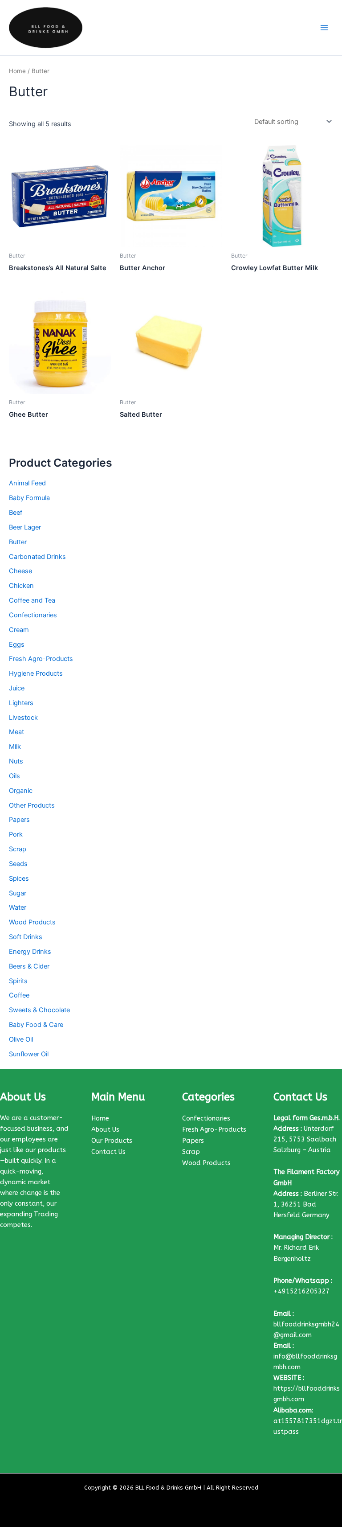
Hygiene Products (36, 673)
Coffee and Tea (32, 600)
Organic (21, 791)
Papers (19, 820)
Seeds (18, 864)
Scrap (17, 849)
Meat (16, 732)
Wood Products (32, 922)
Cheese (20, 571)
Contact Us (108, 1152)
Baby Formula (29, 498)
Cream (19, 630)
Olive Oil (21, 1039)
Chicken (21, 586)
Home (17, 70)
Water (17, 907)
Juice (16, 688)
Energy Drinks (30, 952)
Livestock (23, 718)
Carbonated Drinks (37, 557)
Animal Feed (27, 483)
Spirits (18, 981)
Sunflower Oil (29, 1054)
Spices (19, 878)
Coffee (19, 995)
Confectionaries (33, 615)
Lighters (21, 703)
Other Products (32, 805)
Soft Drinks (25, 937)
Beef (15, 513)
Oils (14, 776)
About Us (105, 1129)
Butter (18, 542)
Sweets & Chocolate (39, 1010)
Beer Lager (25, 527)
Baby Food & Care (36, 1025)
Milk (15, 747)
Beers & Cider (29, 966)
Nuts (16, 761)
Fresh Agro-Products (41, 659)
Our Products (111, 1141)
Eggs (16, 644)
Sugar (17, 893)
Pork (16, 834)
